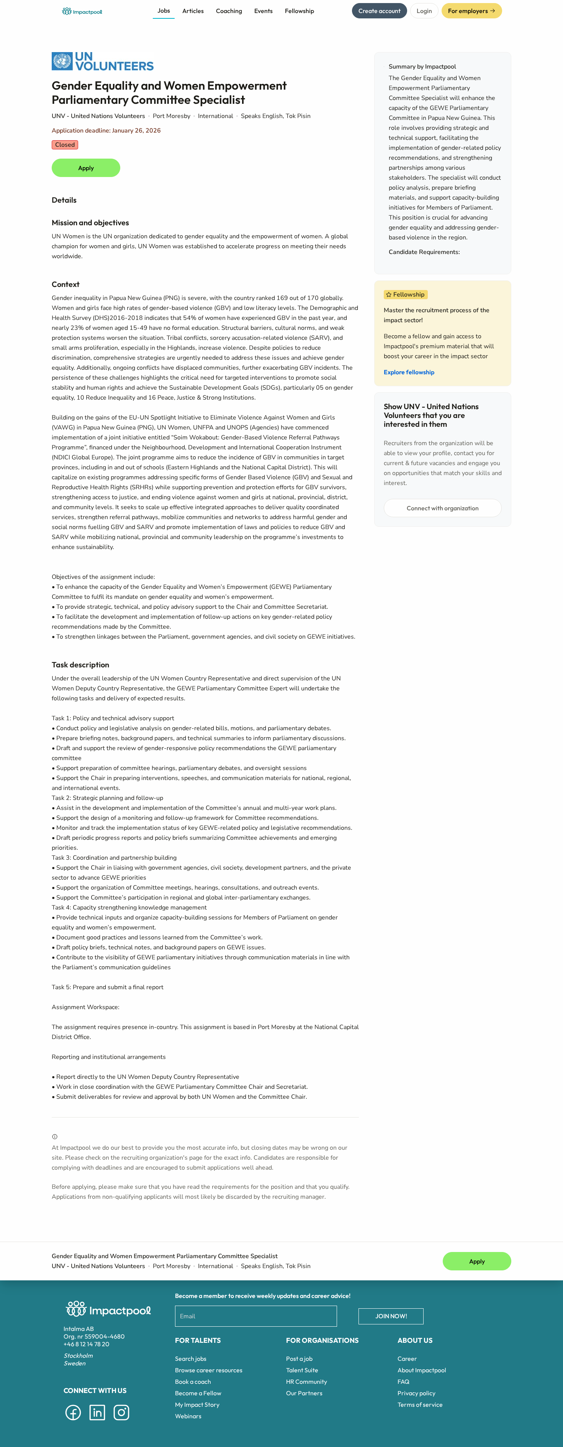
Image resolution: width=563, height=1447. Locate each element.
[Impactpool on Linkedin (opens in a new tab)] (97, 1422)
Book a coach (193, 1381)
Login (424, 11)
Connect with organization (443, 508)
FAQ (403, 1381)
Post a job (299, 1358)
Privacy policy (416, 1393)
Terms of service (420, 1404)
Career (407, 1358)
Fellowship (299, 11)
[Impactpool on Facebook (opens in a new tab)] (73, 1422)
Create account (379, 11)
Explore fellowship (409, 372)
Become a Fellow (198, 1393)
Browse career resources (208, 1370)
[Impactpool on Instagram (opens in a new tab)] (121, 1422)
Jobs (163, 10)
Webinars (188, 1416)
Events (263, 11)
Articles (193, 11)
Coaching (229, 11)
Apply (86, 168)
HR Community (306, 1381)
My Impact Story (197, 1404)
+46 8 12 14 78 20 (87, 1344)
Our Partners (304, 1393)
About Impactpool (422, 1370)
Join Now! (391, 1316)
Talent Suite (302, 1370)
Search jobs (190, 1358)
